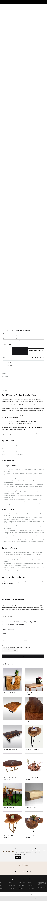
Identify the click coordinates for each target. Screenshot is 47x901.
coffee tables (40, 427)
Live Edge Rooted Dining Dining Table (32, 777)
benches (12, 429)
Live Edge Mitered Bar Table (9, 807)
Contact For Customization (36, 350)
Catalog (11, 879)
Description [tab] (4, 373)
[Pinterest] (27, 871)
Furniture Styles (22, 879)
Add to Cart (19, 351)
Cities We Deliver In (7, 852)
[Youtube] (23, 871)
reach (33, 433)
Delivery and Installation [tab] (8, 387)
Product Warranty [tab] (6, 382)
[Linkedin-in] (31, 871)
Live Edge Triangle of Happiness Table (32, 749)
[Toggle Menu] (2, 2)
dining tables (27, 427)
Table (13, 364)
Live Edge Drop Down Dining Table (32, 721)
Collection (30, 879)
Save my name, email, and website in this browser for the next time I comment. (17, 647)
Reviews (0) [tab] (4, 390)
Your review (4, 633)
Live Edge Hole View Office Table (10, 692)
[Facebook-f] (16, 871)
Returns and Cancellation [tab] (8, 385)
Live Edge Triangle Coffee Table (10, 835)
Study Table (10, 364)
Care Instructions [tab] (6, 379)
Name (3, 640)
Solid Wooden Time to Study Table (32, 692)
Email (25, 640)
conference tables (34, 427)
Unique (16, 364)
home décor (16, 429)
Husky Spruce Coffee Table (31, 807)
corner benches (22, 429)
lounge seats (7, 429)
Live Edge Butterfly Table (30, 835)
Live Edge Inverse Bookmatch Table (10, 721)
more (29, 429)
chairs (3, 429)
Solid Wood (9, 365)
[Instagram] (19, 871)
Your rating (4, 629)
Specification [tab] (5, 376)
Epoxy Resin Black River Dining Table (10, 749)
